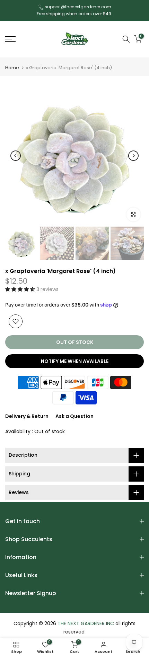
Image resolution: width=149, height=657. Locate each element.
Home (12, 67)
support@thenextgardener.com (78, 7)
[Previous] (15, 155)
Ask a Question (74, 416)
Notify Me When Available (74, 361)
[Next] (133, 155)
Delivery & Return (27, 416)
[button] (20, 289)
